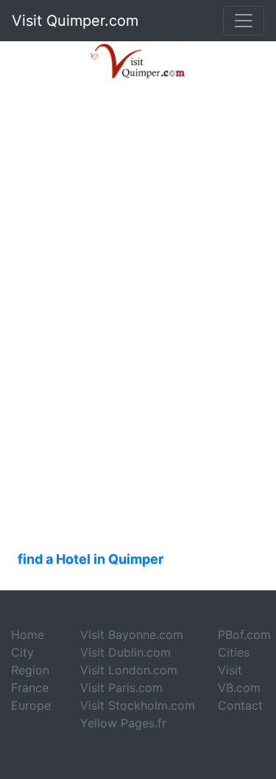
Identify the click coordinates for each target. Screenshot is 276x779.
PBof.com (244, 634)
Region (30, 670)
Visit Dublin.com (125, 652)
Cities (234, 652)
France (30, 687)
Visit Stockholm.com (137, 705)
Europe (31, 705)
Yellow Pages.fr (123, 723)
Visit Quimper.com (75, 20)
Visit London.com (128, 670)
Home (27, 634)
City (22, 652)
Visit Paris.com (121, 687)
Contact (240, 705)
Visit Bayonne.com (131, 634)
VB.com (239, 687)
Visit (230, 670)
